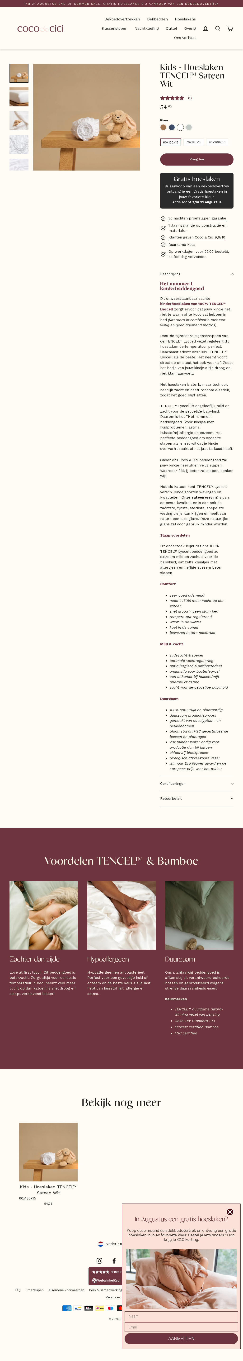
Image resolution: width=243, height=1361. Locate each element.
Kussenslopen (114, 28)
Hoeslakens (185, 19)
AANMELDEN (181, 1338)
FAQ (18, 1290)
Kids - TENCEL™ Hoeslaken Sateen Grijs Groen (189, 127)
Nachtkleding (147, 28)
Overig (190, 28)
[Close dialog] (230, 1211)
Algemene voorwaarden (66, 1290)
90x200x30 (217, 142)
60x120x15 (170, 142)
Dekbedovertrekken (122, 19)
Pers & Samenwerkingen (107, 1290)
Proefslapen (34, 1290)
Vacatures (113, 1297)
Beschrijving (170, 274)
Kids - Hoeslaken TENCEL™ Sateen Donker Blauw (172, 127)
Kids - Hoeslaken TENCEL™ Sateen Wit (180, 127)
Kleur (164, 120)
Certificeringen (173, 783)
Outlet (171, 28)
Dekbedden (157, 19)
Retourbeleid (171, 798)
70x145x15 (193, 142)
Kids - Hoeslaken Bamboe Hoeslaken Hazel (163, 127)
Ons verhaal (185, 37)
